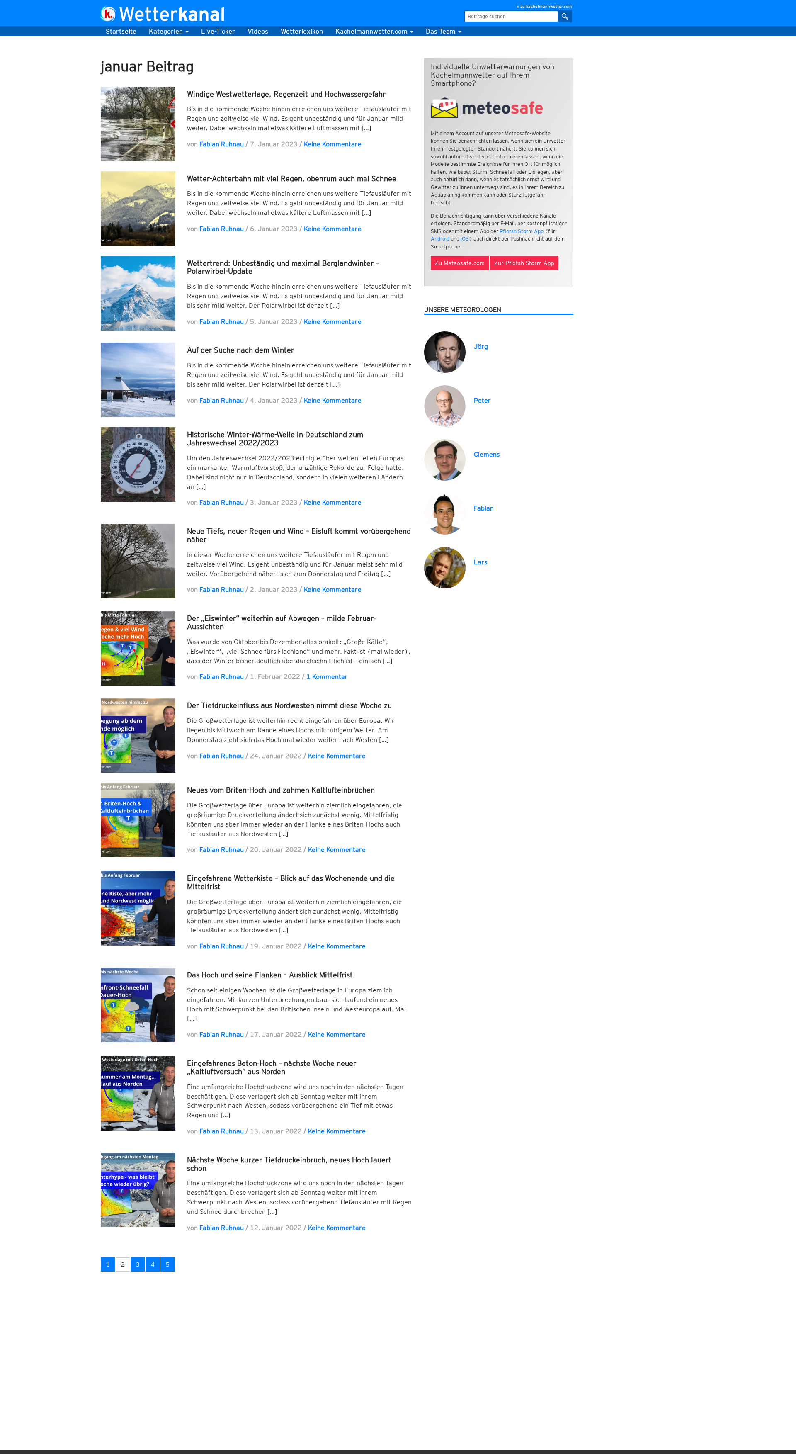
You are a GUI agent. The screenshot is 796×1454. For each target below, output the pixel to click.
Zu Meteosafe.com (460, 263)
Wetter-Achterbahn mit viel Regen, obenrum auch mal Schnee (291, 178)
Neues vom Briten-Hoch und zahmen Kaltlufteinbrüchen (281, 789)
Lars (480, 562)
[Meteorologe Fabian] (445, 513)
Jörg (481, 346)
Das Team (441, 31)
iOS (465, 239)
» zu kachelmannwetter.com (544, 6)
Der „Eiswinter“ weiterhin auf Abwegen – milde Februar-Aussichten (281, 622)
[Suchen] (565, 16)
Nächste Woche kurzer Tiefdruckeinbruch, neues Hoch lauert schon (289, 1163)
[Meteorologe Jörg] (445, 351)
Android (440, 239)
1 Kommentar (327, 677)
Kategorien (166, 31)
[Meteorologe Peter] (445, 405)
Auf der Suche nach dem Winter (240, 349)
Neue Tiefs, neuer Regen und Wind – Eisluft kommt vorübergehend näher (299, 535)
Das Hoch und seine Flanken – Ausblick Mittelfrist (270, 974)
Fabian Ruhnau (221, 144)
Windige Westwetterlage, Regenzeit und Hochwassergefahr (286, 94)
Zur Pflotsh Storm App (524, 263)
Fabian (484, 508)
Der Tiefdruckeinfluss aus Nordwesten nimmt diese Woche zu (289, 705)
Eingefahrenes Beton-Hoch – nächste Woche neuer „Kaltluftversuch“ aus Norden (271, 1067)
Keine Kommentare (333, 144)
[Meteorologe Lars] (445, 567)
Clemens (487, 454)
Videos (258, 31)
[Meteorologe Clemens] (445, 459)
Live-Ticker (218, 31)
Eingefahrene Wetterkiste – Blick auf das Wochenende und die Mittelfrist (291, 882)
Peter (482, 400)
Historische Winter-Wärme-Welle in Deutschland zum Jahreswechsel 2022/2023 (275, 438)
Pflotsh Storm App (522, 231)
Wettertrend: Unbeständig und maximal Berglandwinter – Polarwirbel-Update (283, 267)
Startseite (121, 31)
